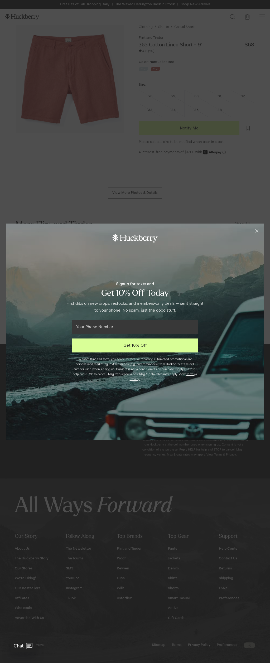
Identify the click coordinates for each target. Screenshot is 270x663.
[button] (23, 645)
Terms (190, 374)
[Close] (257, 231)
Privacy (135, 379)
